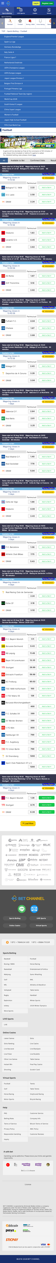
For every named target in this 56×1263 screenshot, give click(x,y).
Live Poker (8, 1054)
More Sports (8, 1011)
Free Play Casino (36, 1064)
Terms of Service (10, 1124)
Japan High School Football (15, 120)
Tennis (32, 1084)
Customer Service (36, 1113)
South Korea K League (13, 104)
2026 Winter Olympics (38, 1006)
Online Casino (14, 926)
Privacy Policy (9, 1129)
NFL (5, 985)
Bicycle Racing (35, 1099)
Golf (5, 980)
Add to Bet (46, 187)
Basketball (51, 24)
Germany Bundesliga (12, 47)
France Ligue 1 (10, 57)
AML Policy (34, 1129)
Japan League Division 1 (14, 78)
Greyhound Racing (37, 1094)
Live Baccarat (9, 1049)
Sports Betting (13, 31)
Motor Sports (9, 1099)
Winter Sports (35, 1000)
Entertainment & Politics (39, 969)
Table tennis (34, 990)
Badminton (8, 1000)
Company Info (35, 1118)
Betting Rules (9, 1118)
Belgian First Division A (13, 83)
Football (20, 24)
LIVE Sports (41, 918)
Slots (32, 1038)
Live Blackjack (35, 1049)
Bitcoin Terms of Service (39, 1124)
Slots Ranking (9, 1044)
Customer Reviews (37, 1134)
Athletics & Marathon (38, 985)
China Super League (12, 109)
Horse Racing (40, 24)
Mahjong (7, 974)
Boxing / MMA (30, 24)
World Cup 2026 (10, 99)
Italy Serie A (9, 52)
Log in (36, 3)
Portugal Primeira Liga (13, 89)
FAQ (5, 1113)
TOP (3, 31)
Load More (29, 823)
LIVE (5, 1025)
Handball (33, 995)
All (4, 160)
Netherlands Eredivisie (13, 62)
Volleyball (7, 990)
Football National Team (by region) (18, 94)
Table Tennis (34, 1089)
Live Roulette (35, 1054)
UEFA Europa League (12, 73)
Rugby (6, 995)
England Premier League (14, 36)
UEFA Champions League (14, 68)
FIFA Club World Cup (12, 125)
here (34, 155)
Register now (47, 3)
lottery (6, 1006)
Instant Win (8, 1064)
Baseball (9, 24)
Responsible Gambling (12, 1134)
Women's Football (11, 115)
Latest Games (9, 1038)
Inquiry (6, 1139)
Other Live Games (10, 1059)
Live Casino (34, 1044)
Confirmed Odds (37, 160)
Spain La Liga (9, 42)
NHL (31, 980)
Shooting (7, 1070)
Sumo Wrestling (36, 974)
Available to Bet (18, 160)
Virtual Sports (41, 926)
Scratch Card (35, 1070)
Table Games (35, 1059)
